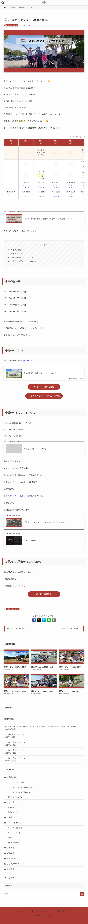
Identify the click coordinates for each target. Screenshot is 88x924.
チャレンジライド (14, 833)
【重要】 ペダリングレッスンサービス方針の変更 (44, 522)
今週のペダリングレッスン (22, 257)
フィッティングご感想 (16, 782)
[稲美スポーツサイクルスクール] (44, 2)
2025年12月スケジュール (14, 743)
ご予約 (29, 911)
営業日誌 (10, 848)
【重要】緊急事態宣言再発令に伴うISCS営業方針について (48, 219)
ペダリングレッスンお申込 (35, 449)
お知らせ (10, 802)
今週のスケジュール (12, 25)
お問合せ (64, 911)
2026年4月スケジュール (14, 735)
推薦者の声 (11, 858)
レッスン (26, 187)
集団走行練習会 (13, 842)
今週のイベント (17, 254)
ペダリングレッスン (15, 496)
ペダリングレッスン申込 (42, 911)
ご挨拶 (9, 817)
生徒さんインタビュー (16, 797)
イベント (55, 911)
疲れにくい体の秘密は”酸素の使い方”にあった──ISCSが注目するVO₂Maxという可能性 (40, 727)
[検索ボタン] (3, 2)
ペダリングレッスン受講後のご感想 (20, 787)
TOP (23, 911)
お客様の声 (11, 777)
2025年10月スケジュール (14, 759)
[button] (34, 620)
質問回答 (10, 869)
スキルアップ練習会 (15, 828)
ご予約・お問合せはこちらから (24, 261)
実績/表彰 (11, 853)
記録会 (10, 838)
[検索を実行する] (82, 894)
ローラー (26, 185)
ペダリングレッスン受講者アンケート (21, 792)
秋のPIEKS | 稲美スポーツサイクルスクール (42, 373)
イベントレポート (14, 823)
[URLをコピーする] (54, 620)
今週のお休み (16, 250)
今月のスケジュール (15, 807)
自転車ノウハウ (13, 864)
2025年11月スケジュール (14, 751)
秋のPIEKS (27, 361)
